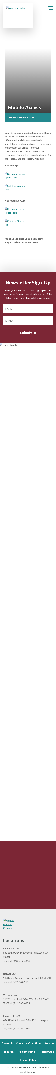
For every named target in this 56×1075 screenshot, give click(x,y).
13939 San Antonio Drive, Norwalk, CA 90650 (27, 978)
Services (49, 1043)
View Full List (26, 835)
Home (12, 117)
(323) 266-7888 (21, 1028)
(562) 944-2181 (21, 982)
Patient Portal (27, 1051)
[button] (50, 7)
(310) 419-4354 (21, 961)
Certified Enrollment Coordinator (22, 728)
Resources (8, 1051)
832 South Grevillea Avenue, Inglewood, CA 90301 (25, 954)
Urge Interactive (28, 1072)
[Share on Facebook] (23, 257)
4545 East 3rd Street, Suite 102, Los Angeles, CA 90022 (26, 1022)
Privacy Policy (28, 1060)
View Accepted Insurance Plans (26, 742)
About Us (7, 1043)
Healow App (47, 1051)
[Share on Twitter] (27, 257)
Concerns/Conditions (28, 1043)
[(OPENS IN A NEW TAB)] (31, 257)
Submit (26, 333)
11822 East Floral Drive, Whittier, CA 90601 (26, 999)
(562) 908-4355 (21, 1003)
